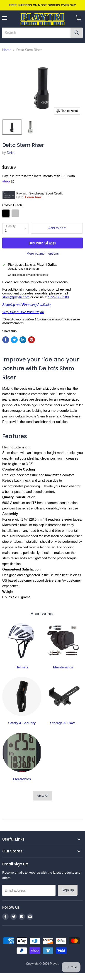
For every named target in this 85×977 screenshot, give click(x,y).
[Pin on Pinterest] (31, 339)
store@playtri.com (15, 297)
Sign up (67, 890)
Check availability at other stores (28, 274)
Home (6, 50)
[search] (36, 33)
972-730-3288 (58, 297)
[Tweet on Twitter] (14, 339)
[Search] (76, 33)
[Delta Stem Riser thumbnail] (12, 127)
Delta (11, 153)
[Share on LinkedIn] (22, 339)
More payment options (43, 253)
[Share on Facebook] (5, 339)
